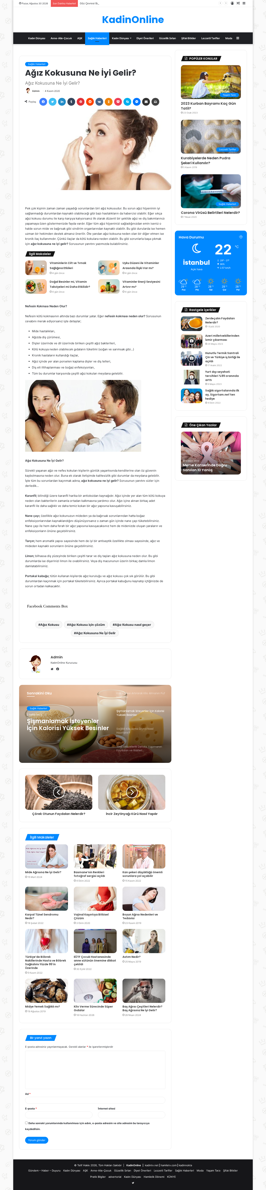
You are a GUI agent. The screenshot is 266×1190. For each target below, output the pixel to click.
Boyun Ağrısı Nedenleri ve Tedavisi (140, 916)
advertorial (114, 1176)
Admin (36, 90)
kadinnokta (185, 1165)
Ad (28, 1093)
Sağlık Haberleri (97, 38)
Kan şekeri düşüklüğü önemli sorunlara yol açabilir (142, 874)
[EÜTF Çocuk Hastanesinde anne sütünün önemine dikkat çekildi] (95, 941)
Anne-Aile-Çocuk (61, 38)
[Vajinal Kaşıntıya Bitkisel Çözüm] (95, 899)
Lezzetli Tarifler (210, 38)
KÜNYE (171, 1176)
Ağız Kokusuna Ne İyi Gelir (96, 633)
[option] (95, 724)
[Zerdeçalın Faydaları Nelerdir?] (191, 323)
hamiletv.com (169, 1165)
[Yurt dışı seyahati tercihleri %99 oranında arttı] (191, 377)
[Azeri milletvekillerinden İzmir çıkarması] (191, 341)
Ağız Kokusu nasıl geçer (133, 625)
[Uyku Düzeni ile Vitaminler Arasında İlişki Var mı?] (109, 267)
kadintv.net (152, 1165)
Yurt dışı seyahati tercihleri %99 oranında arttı (222, 376)
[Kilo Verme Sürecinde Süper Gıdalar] (95, 991)
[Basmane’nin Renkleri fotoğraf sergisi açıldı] (95, 856)
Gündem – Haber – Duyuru (44, 1170)
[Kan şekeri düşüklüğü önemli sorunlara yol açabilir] (143, 856)
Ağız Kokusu (49, 625)
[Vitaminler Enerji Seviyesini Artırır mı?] (109, 286)
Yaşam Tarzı (213, 1170)
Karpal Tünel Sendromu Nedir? (41, 916)
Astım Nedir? (131, 957)
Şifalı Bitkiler (188, 38)
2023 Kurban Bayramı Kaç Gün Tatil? (208, 106)
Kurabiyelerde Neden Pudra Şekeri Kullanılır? (205, 160)
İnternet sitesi (106, 1108)
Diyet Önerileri (145, 38)
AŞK (79, 38)
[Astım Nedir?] (143, 941)
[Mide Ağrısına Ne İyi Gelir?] (46, 856)
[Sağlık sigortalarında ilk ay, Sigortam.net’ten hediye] (191, 396)
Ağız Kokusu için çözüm (87, 625)
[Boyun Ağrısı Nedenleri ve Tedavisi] (143, 899)
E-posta (31, 1108)
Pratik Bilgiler (98, 1176)
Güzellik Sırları (167, 38)
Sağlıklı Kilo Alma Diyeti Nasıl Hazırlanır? (61, 725)
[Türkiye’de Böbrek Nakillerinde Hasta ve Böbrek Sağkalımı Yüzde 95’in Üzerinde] (46, 941)
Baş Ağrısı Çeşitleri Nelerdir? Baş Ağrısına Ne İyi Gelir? (142, 1008)
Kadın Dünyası (36, 38)
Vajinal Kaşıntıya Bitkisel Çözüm (91, 916)
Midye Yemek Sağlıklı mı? (42, 1006)
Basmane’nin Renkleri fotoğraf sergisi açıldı (89, 874)
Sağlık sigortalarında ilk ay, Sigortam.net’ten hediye (222, 395)
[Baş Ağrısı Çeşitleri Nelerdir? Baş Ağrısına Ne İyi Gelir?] (143, 991)
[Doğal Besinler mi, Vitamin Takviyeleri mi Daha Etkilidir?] (36, 286)
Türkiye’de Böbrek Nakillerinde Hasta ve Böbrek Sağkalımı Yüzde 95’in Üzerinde (45, 962)
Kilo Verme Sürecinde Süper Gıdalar (93, 1008)
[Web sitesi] (53, 669)
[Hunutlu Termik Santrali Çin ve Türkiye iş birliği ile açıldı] (191, 358)
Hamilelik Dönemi (154, 1176)
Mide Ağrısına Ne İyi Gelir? (43, 872)
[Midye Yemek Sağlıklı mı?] (46, 991)
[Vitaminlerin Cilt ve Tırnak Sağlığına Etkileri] (36, 267)
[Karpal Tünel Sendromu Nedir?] (46, 899)
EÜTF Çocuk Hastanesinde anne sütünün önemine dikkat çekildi (95, 960)
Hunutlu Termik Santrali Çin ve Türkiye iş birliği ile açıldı (222, 357)
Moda (228, 38)
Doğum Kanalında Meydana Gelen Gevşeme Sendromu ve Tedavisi (209, 465)
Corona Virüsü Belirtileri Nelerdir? (210, 212)
